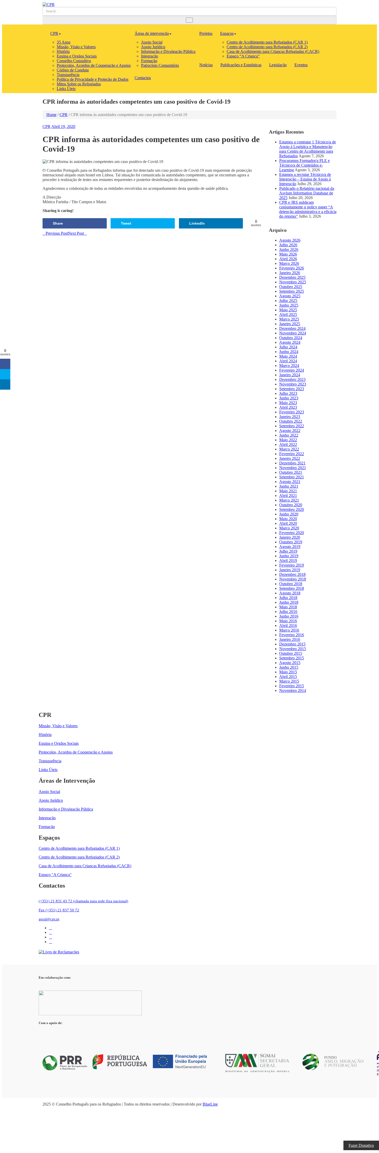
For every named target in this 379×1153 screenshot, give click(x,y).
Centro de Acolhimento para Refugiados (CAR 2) (267, 47)
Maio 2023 (288, 402)
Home (51, 114)
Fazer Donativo (361, 1145)
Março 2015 (289, 681)
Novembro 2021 (292, 467)
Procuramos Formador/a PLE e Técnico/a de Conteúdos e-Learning (304, 165)
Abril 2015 (288, 676)
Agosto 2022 (289, 430)
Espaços (227, 33)
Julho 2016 (288, 611)
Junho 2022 (288, 435)
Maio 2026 (288, 254)
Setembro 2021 (291, 477)
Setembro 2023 (291, 389)
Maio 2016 (288, 621)
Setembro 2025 (291, 291)
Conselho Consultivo (74, 61)
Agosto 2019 (289, 546)
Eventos (301, 65)
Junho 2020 (288, 514)
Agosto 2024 (289, 342)
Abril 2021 (288, 495)
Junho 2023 (288, 398)
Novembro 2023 (292, 384)
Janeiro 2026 (289, 273)
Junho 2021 (288, 486)
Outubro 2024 (290, 338)
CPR (54, 33)
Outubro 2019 (290, 542)
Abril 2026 (288, 259)
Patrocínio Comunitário (160, 65)
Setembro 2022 (291, 426)
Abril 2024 (288, 361)
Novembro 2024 (292, 333)
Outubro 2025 (290, 286)
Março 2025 (289, 319)
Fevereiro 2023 (291, 412)
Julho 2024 (288, 347)
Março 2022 (289, 449)
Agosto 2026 (289, 240)
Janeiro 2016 (289, 639)
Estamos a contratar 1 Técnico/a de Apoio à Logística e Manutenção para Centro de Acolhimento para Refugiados (307, 149)
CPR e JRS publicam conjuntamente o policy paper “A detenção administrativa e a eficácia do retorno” (307, 209)
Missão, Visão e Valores (76, 47)
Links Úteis (66, 88)
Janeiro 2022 (289, 458)
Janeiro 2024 (289, 375)
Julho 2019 (288, 551)
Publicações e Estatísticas (240, 65)
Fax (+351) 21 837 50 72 (59, 910)
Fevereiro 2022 (291, 454)
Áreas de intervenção (152, 33)
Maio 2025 (288, 310)
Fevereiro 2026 (291, 268)
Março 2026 (289, 263)
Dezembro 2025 (292, 277)
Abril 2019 (288, 560)
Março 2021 (289, 500)
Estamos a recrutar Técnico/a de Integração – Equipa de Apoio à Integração (305, 179)
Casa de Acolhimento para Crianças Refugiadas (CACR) (273, 51)
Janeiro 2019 (289, 570)
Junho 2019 (288, 556)
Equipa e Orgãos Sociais (77, 56)
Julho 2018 (288, 597)
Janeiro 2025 (289, 324)
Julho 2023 (288, 393)
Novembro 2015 (292, 649)
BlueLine (210, 1104)
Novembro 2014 (292, 690)
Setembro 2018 (291, 588)
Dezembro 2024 (292, 328)
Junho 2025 (288, 305)
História (63, 51)
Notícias (206, 65)
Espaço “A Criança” (243, 56)
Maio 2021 (288, 491)
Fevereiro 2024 (291, 370)
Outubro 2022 (290, 421)
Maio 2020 (288, 519)
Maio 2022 (288, 440)
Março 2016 (289, 630)
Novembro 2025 (292, 282)
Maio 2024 (288, 356)
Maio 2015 (288, 672)
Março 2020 (289, 528)
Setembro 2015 (291, 658)
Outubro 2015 (290, 653)
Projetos (205, 33)
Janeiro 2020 (289, 537)
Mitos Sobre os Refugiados (79, 84)
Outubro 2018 (290, 584)
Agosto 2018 (289, 593)
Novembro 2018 (292, 579)
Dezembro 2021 (292, 463)
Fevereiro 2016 (291, 635)
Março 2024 (289, 365)
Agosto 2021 (289, 481)
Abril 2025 (288, 314)
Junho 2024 (288, 351)
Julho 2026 (288, 245)
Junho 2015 (288, 667)
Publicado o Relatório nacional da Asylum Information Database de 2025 (306, 193)
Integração (149, 56)
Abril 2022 (288, 444)
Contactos (143, 78)
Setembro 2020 (291, 509)
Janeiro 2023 (289, 416)
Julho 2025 (288, 300)
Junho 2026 (288, 249)
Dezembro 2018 (292, 574)
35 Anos (63, 42)
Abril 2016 (288, 625)
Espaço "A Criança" (55, 874)
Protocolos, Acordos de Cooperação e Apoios (94, 65)
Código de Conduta (73, 70)
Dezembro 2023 (292, 379)
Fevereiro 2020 (291, 532)
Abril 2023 (288, 407)
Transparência (68, 74)
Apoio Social (151, 42)
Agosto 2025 (289, 296)
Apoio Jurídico (153, 47)
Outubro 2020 (290, 505)
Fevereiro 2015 (291, 686)
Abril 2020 (288, 523)
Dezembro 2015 (292, 644)
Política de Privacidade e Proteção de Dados (92, 79)
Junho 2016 (288, 616)
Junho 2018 (288, 602)
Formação (149, 61)
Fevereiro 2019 (291, 565)
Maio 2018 (288, 607)
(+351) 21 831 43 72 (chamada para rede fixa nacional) (83, 901)
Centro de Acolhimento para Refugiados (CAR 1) (267, 42)
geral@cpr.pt (49, 919)
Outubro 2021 (290, 472)
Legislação (278, 65)
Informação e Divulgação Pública (168, 51)
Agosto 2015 (289, 662)
